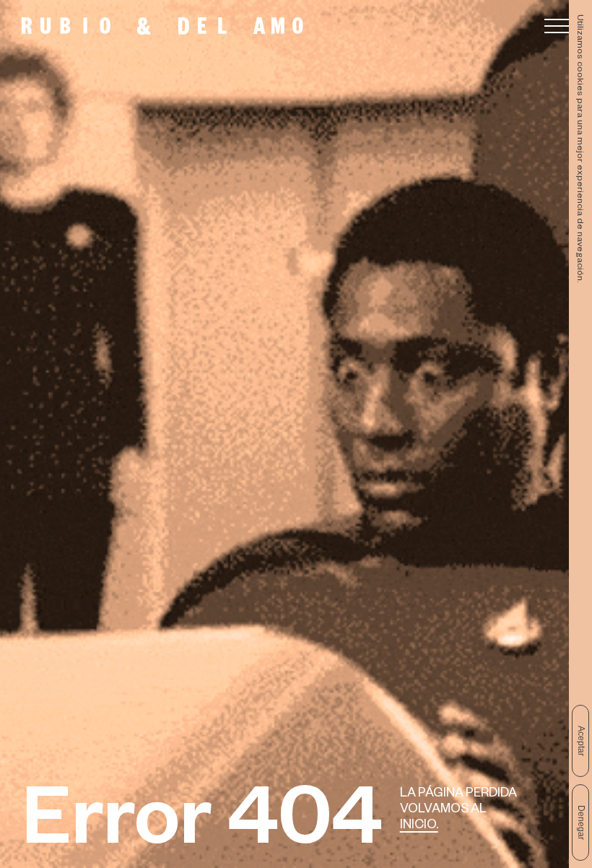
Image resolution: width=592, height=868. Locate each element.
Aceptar (581, 741)
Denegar (581, 822)
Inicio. (419, 826)
